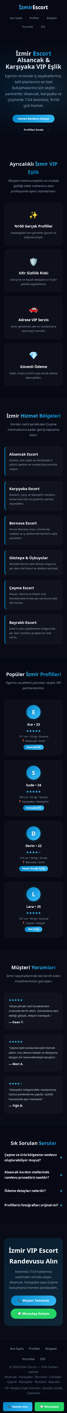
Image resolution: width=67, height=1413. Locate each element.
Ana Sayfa (16, 18)
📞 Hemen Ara (18, 1406)
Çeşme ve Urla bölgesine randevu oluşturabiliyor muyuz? (33, 1157)
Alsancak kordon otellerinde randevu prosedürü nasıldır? (33, 1175)
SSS (43, 26)
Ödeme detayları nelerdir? (33, 1191)
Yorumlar (27, 26)
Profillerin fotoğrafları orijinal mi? (33, 1205)
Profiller (34, 18)
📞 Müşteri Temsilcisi (33, 1301)
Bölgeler (52, 18)
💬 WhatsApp (49, 1406)
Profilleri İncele (33, 129)
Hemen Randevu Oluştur (33, 118)
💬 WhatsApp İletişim (34, 1314)
